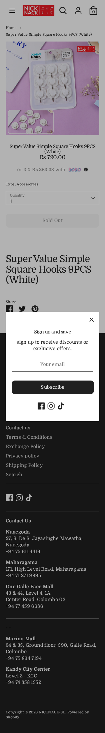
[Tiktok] (60, 405)
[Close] (91, 319)
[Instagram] (51, 405)
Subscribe (53, 387)
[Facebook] (41, 405)
